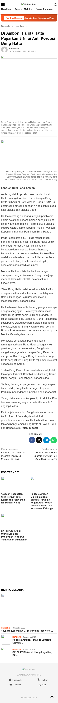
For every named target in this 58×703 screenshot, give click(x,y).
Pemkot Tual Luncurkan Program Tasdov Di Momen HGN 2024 (13, 454)
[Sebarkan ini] (32, 440)
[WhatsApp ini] (53, 440)
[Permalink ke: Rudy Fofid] (4, 49)
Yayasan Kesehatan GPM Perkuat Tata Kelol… (27, 630)
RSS (44, 684)
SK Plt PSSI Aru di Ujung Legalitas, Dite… (32, 653)
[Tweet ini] (39, 440)
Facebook (17, 679)
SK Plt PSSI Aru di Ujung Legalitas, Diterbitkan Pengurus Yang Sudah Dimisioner (14, 535)
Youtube (17, 684)
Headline (5, 628)
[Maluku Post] (29, 4)
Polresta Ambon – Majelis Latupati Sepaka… (31, 641)
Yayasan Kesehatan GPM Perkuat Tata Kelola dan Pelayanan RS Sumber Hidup (13, 498)
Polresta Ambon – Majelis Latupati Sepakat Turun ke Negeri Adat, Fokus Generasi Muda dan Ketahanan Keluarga (42, 501)
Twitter (44, 679)
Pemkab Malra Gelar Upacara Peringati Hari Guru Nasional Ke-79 (45, 454)
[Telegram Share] (46, 440)
